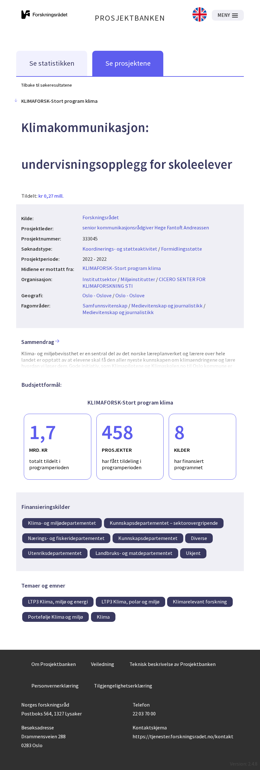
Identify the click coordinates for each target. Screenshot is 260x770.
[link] (199, 15)
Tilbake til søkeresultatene (46, 85)
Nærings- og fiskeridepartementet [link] (66, 538)
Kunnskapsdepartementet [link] (148, 538)
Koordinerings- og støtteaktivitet (119, 249)
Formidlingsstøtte (181, 249)
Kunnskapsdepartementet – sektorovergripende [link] (164, 523)
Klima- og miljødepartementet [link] (62, 523)
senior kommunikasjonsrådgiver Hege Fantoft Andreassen (145, 227)
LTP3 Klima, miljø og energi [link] (58, 601)
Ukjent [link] (193, 553)
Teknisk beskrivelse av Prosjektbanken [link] (172, 664)
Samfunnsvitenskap (104, 305)
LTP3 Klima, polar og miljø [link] (130, 601)
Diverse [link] (199, 538)
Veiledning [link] (102, 664)
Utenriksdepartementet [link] (55, 553)
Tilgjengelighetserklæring (123, 685)
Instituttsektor (99, 279)
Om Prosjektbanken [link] (53, 664)
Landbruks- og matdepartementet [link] (133, 553)
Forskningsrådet (100, 217)
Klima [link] (103, 617)
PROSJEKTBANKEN (130, 18)
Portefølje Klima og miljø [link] (55, 617)
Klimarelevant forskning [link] (200, 601)
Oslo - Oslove (97, 295)
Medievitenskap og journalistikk (167, 305)
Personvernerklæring (55, 685)
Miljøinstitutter (137, 279)
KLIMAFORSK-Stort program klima (121, 268)
